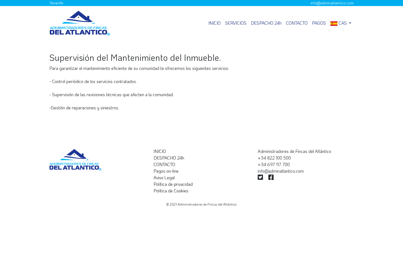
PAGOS (319, 23)
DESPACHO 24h (266, 23)
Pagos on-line (166, 171)
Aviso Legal (164, 177)
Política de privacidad (173, 184)
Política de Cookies (171, 190)
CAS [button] (342, 23)
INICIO (160, 151)
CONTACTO (297, 23)
